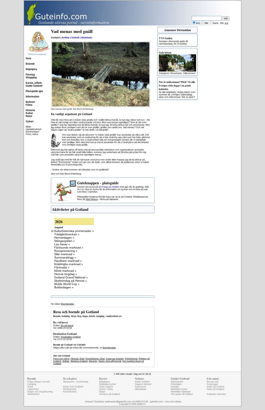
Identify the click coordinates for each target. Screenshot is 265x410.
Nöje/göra (31, 69)
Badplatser (104, 381)
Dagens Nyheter (143, 384)
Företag (30, 74)
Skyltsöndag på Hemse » (70, 280)
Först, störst (32, 134)
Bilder (28, 126)
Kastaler (175, 386)
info (222, 23)
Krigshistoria (131, 358)
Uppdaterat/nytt (33, 129)
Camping (31, 384)
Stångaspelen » (64, 241)
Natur (29, 116)
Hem (28, 58)
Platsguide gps (34, 91)
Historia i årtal (77, 358)
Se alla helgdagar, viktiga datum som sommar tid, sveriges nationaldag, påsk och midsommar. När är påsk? (177, 89)
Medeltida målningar (181, 391)
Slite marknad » (64, 254)
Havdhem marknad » (68, 260)
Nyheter (30, 102)
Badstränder (177, 381)
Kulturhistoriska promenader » (74, 231)
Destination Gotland (71, 337)
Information (32, 96)
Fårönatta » (62, 267)
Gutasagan (212, 384)
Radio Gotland (142, 381)
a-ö (226, 23)
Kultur (29, 113)
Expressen (140, 386)
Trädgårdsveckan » (67, 234)
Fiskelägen (176, 384)
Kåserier (93, 361)
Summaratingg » (65, 257)
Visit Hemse (92, 199)
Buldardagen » (63, 287)
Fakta (29, 104)
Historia (30, 110)
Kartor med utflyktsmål (110, 361)
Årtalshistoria (69, 389)
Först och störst (61, 358)
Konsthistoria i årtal (95, 358)
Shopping (31, 77)
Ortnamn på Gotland (109, 394)
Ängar (102, 391)
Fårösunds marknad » (68, 247)
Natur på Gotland (215, 389)
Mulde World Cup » (67, 284)
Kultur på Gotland (215, 386)
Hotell (30, 386)
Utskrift (75, 37)
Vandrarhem (33, 394)
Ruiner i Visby (106, 389)
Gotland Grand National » (71, 277)
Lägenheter (33, 389)
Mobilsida (86, 37)
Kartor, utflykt (34, 82)
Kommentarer (32, 131)
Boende (30, 63)
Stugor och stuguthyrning (40, 391)
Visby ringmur (106, 386)
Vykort (30, 121)
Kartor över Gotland (73, 386)
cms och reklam (173, 401)
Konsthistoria (69, 391)
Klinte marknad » (65, 270)
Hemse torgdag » (65, 274)
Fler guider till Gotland (182, 394)
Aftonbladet (140, 389)
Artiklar (66, 37)
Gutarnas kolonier (115, 358)
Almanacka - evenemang (75, 381)
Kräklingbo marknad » (68, 264)
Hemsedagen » (64, 237)
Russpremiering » (65, 250)
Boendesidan (67, 304)
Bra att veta (212, 381)
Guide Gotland (34, 85)
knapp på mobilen (110, 187)
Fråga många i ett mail (38, 381)
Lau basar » (62, 244)
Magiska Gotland (79, 361)
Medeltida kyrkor (107, 384)
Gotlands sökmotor (216, 394)
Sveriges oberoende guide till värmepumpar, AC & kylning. (173, 40)
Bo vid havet (67, 325)
